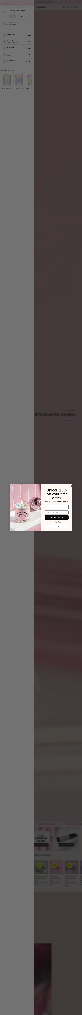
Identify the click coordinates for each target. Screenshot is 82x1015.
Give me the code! (56, 517)
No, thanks (57, 526)
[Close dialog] (70, 486)
